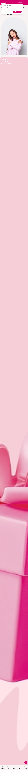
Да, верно (17, 12)
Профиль (25, 768)
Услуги (19, 768)
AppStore (20, 2)
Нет (7, 12)
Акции (2, 768)
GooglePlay (3, 3)
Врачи (8, 768)
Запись (13, 768)
